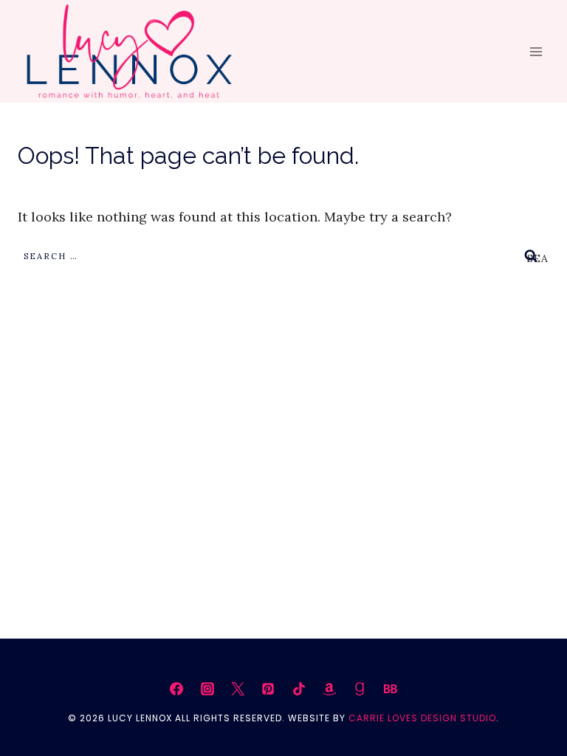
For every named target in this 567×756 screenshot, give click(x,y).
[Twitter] (237, 689)
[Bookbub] (390, 689)
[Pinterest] (268, 689)
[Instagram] (207, 689)
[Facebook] (176, 689)
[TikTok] (299, 689)
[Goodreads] (359, 689)
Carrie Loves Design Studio (422, 718)
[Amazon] (329, 689)
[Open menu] (535, 51)
